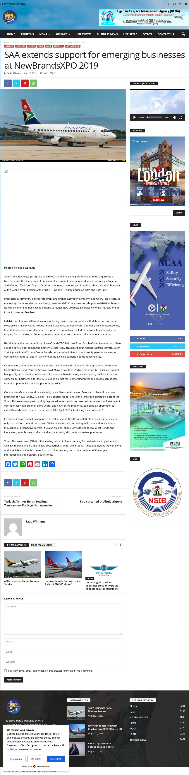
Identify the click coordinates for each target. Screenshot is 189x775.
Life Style (130, 34)
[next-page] (120, 545)
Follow (178, 346)
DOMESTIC (20, 46)
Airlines (61, 34)
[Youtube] (186, 4)
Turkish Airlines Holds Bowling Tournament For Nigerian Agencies (28, 503)
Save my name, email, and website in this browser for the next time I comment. (50, 670)
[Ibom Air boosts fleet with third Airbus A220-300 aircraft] (63, 564)
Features (58, 46)
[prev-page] (116, 545)
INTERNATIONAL (72, 46)
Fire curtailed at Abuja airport (101, 501)
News (43, 34)
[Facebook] (169, 4)
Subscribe (177, 354)
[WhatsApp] (33, 83)
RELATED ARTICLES (16, 545)
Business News (107, 34)
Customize (16, 759)
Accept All (55, 759)
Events (147, 34)
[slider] (154, 117)
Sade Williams (14, 73)
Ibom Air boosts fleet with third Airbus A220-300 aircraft (62, 582)
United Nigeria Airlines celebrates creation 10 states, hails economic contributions (102, 585)
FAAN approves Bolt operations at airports (101, 745)
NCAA (133, 728)
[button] (183, 34)
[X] (180, 4)
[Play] (134, 117)
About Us (27, 34)
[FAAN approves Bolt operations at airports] (76, 749)
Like (180, 338)
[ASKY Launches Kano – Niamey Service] (22, 564)
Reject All (36, 759)
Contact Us (166, 34)
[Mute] (174, 117)
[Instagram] (174, 4)
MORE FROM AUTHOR (42, 545)
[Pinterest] (25, 83)
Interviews (83, 34)
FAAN (48, 46)
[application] (157, 105)
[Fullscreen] (180, 117)
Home (11, 34)
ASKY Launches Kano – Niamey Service (21, 582)
